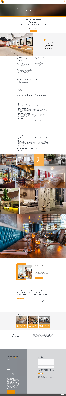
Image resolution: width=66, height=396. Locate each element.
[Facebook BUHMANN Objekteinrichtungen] (8, 369)
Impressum (39, 376)
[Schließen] (65, 394)
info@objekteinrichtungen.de (11, 367)
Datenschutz (42, 376)
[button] (64, 1)
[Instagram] (9, 369)
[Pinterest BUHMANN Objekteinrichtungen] (11, 369)
